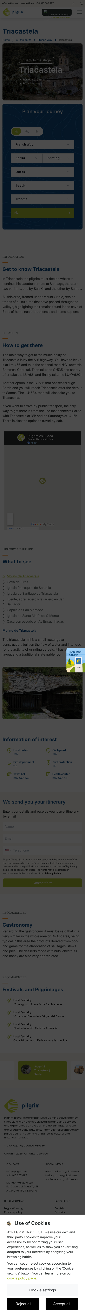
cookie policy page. (22, 1278)
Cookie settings (42, 1290)
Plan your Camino (75, 653)
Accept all (61, 1304)
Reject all (23, 1304)
